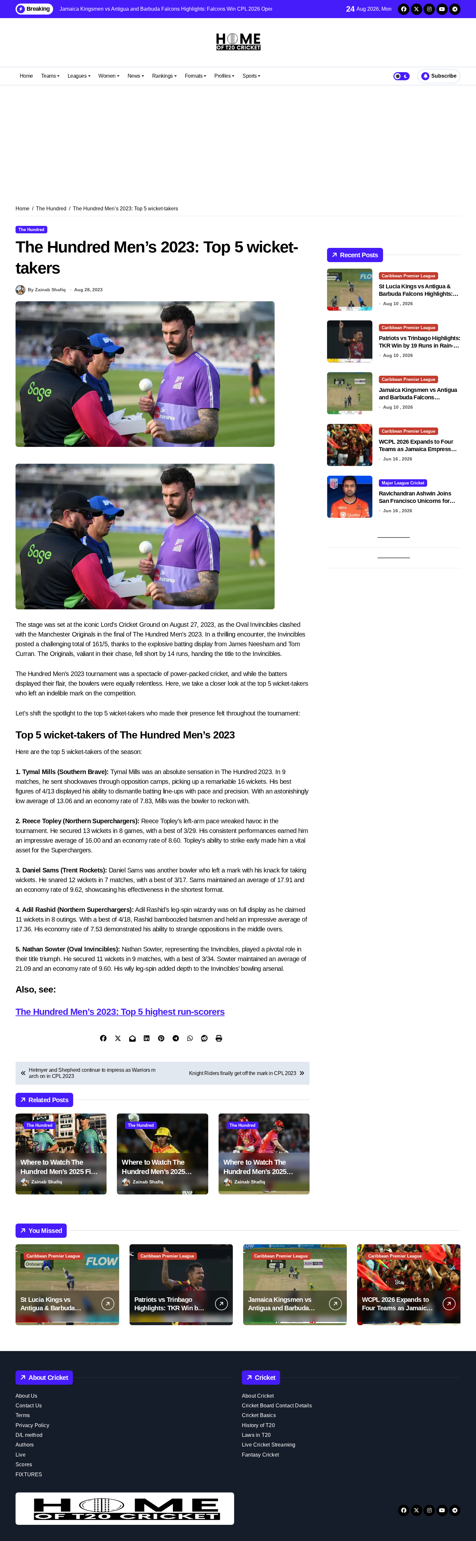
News (134, 76)
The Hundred (31, 229)
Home (26, 76)
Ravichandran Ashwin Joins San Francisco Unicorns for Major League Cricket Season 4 (419, 501)
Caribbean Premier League (408, 275)
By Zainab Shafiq (47, 289)
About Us (27, 1396)
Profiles (222, 76)
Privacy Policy (32, 1425)
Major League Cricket (403, 483)
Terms (23, 1415)
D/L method (29, 1435)
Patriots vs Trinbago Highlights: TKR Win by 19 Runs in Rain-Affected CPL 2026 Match (419, 346)
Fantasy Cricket (260, 1455)
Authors (25, 1444)
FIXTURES (29, 1474)
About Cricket (258, 1396)
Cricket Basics (259, 1415)
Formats (194, 76)
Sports (249, 76)
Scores (24, 1464)
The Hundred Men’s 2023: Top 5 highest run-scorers (120, 1012)
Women (107, 76)
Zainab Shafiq (46, 1181)
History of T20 (258, 1425)
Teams (48, 76)
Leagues (77, 76)
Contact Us (29, 1405)
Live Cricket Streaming (268, 1444)
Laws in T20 (256, 1435)
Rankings (162, 76)
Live (21, 1455)
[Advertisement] (238, 137)
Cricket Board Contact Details (277, 1405)
